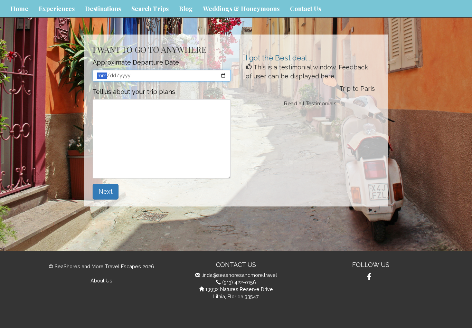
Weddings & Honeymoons (241, 8)
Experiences (57, 8)
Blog (186, 8)
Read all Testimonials (310, 103)
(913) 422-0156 (239, 282)
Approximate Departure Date (136, 62)
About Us (101, 280)
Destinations (103, 8)
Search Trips (150, 8)
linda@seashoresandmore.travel (239, 275)
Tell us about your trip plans (134, 91)
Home (19, 8)
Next (105, 191)
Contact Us (305, 8)
